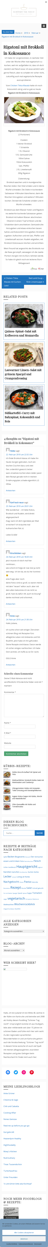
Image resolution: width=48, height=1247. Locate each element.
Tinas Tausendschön (12, 1164)
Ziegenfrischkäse (8, 909)
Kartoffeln (15, 872)
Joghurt (40, 867)
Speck (20, 893)
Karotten (7, 872)
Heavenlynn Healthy (12, 1138)
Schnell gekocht (37, 888)
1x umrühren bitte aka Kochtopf (17, 1183)
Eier (32, 856)
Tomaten (37, 892)
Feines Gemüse (10, 1119)
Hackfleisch (12, 867)
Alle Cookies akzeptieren (24, 1232)
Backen (11, 856)
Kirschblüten (15, 553)
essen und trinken (11, 861)
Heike (12, 451)
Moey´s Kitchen (10, 1151)
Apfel (5, 857)
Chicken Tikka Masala (19, 85)
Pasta (27, 881)
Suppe (29, 893)
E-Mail (7, 733)
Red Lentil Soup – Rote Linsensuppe (35, 280)
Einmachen (39, 857)
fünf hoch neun (17, 502)
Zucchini (17, 909)
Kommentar (10, 692)
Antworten (10, 490)
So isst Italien (7, 893)
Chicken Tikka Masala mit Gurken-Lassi (12, 282)
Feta (22, 861)
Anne (12, 616)
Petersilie (34, 882)
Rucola (23, 888)
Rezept (15, 887)
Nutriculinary (9, 1158)
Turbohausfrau (10, 1171)
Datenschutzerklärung (26, 1244)
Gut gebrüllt (8, 1132)
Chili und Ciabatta (11, 1106)
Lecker (7, 876)
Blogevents (20, 856)
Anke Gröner (9, 1093)
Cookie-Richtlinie (11, 1244)
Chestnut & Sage (10, 1100)
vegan (5, 899)
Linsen (14, 877)
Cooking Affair (9, 1112)
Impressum (38, 1244)
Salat (29, 887)
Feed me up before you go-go (16, 1125)
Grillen (5, 867)
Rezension (6, 888)
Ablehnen (24, 1239)
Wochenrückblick (24, 904)
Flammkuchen (28, 861)
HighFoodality (9, 1145)
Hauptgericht (26, 866)
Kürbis (36, 872)
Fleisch (37, 860)
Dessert (27, 857)
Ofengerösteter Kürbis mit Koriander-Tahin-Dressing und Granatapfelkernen (26, 789)
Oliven (22, 882)
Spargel (15, 893)
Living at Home (23, 877)
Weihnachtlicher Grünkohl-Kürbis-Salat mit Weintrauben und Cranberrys (28, 781)
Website (7, 743)
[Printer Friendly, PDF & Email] (37, 269)
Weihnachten (8, 904)
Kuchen (30, 872)
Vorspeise (29, 899)
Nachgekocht (11, 881)
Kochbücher (23, 872)
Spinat (25, 893)
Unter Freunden (10, 1177)
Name (7, 723)
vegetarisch (16, 898)
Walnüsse (36, 899)
